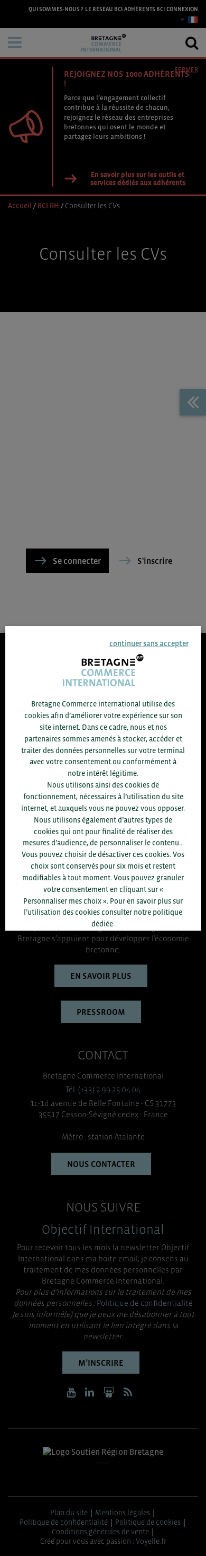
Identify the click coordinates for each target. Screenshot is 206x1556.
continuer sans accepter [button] (148, 643)
